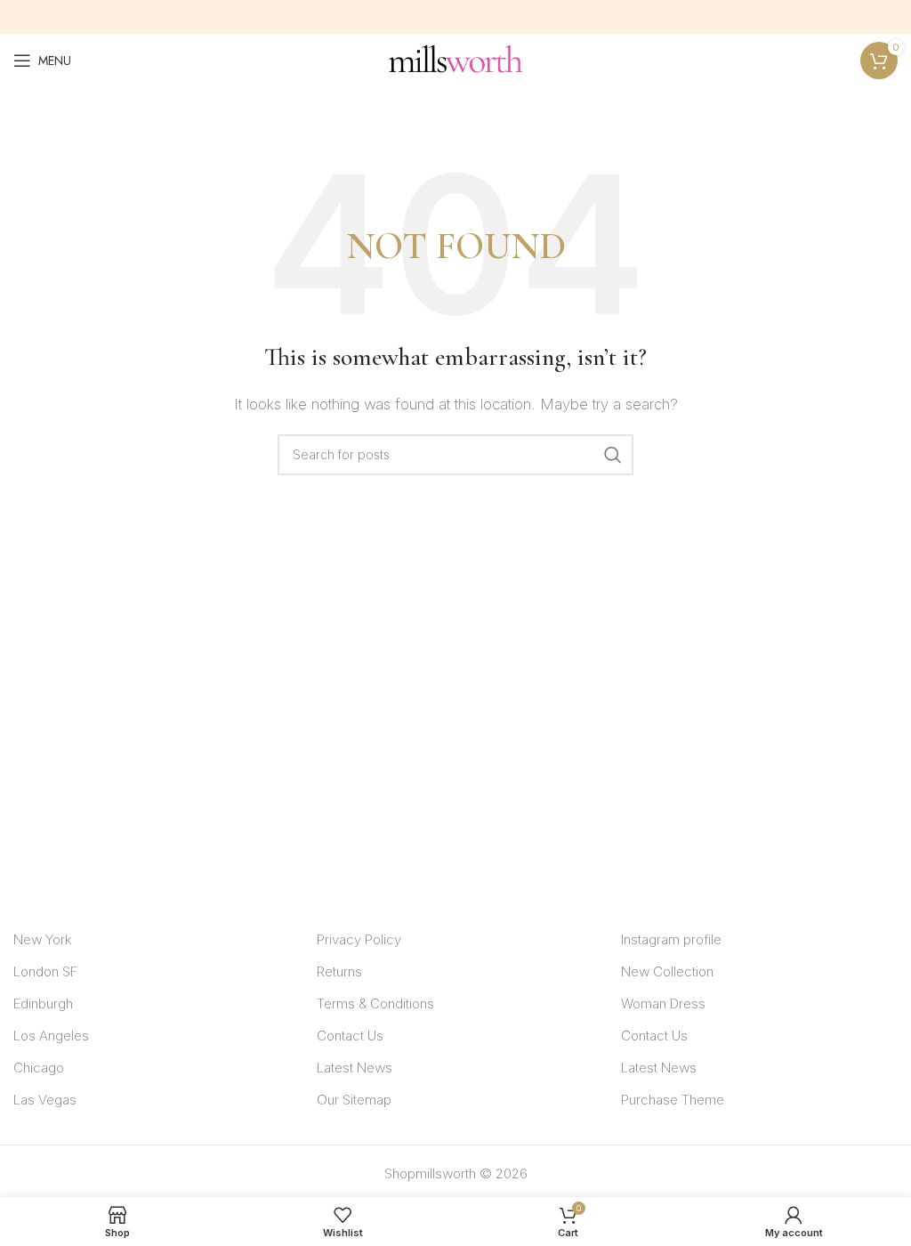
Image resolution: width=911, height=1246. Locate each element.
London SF (45, 971)
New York (42, 939)
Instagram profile (671, 939)
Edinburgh (43, 1003)
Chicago (38, 1067)
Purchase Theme (672, 1099)
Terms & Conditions (375, 1003)
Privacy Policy (359, 939)
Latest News (354, 1067)
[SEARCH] (613, 454)
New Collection (667, 971)
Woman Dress (663, 1003)
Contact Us (350, 1035)
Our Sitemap (354, 1099)
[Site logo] (455, 59)
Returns (339, 971)
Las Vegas (45, 1099)
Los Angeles (51, 1035)
